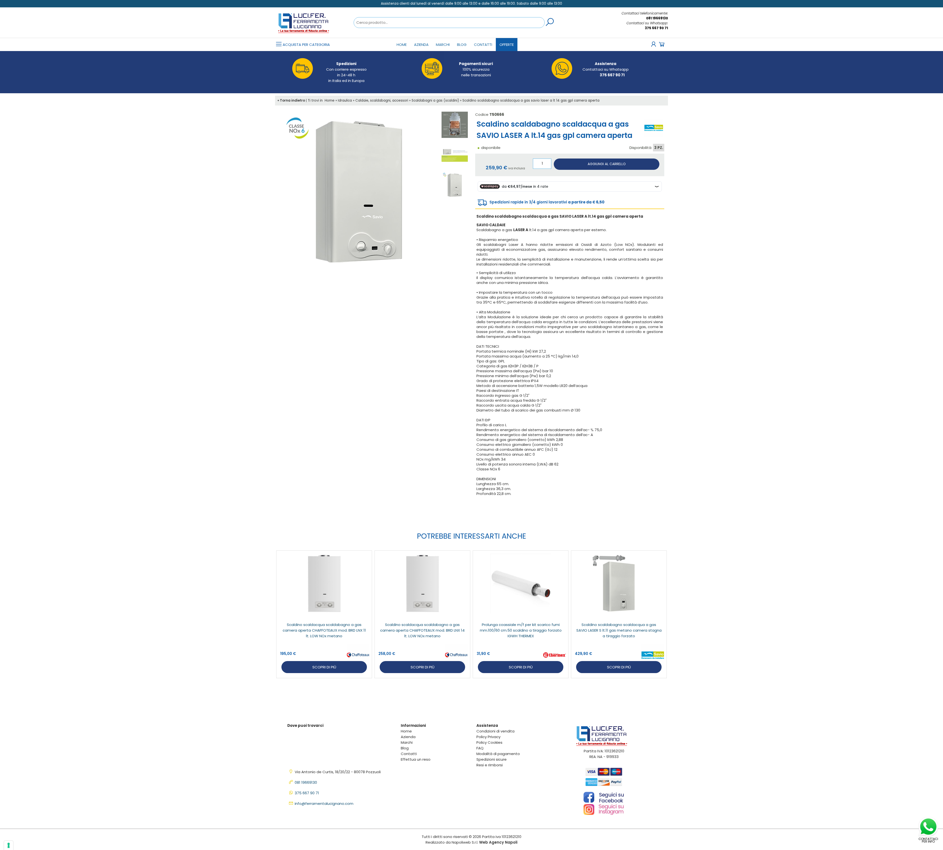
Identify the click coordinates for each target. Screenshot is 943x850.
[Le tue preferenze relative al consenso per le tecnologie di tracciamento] (8, 845)
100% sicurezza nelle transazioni (476, 69)
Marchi (443, 44)
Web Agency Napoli (498, 842)
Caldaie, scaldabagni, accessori (381, 100)
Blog (462, 44)
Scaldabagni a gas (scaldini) (435, 100)
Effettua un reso (415, 759)
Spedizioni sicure (491, 759)
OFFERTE (506, 44)
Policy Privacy (488, 736)
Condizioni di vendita (495, 731)
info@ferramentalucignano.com (324, 803)
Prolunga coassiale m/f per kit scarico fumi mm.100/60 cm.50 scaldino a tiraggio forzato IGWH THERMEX (521, 630)
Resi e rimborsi (489, 765)
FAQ (480, 748)
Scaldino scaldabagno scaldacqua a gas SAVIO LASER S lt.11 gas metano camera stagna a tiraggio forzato (619, 630)
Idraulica (345, 100)
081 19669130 (657, 18)
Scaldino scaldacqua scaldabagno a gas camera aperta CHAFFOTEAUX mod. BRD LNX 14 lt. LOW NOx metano (422, 630)
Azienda (421, 44)
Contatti (483, 44)
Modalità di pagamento (498, 753)
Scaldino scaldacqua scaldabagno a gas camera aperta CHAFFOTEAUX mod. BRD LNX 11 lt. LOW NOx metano (324, 630)
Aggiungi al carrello (607, 164)
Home (402, 44)
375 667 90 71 (656, 28)
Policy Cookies (489, 742)
